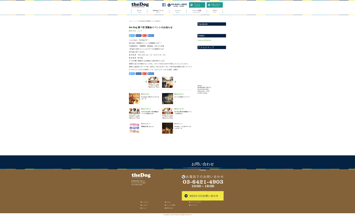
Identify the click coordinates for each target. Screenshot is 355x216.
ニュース (135, 21)
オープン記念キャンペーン (182, 97)
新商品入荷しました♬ (147, 126)
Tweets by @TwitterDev (204, 40)
